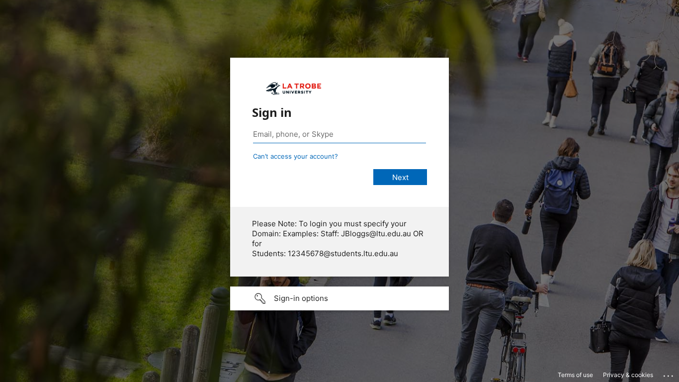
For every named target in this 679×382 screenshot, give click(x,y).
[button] (339, 298)
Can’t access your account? (295, 156)
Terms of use (575, 375)
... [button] (669, 374)
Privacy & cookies (628, 375)
